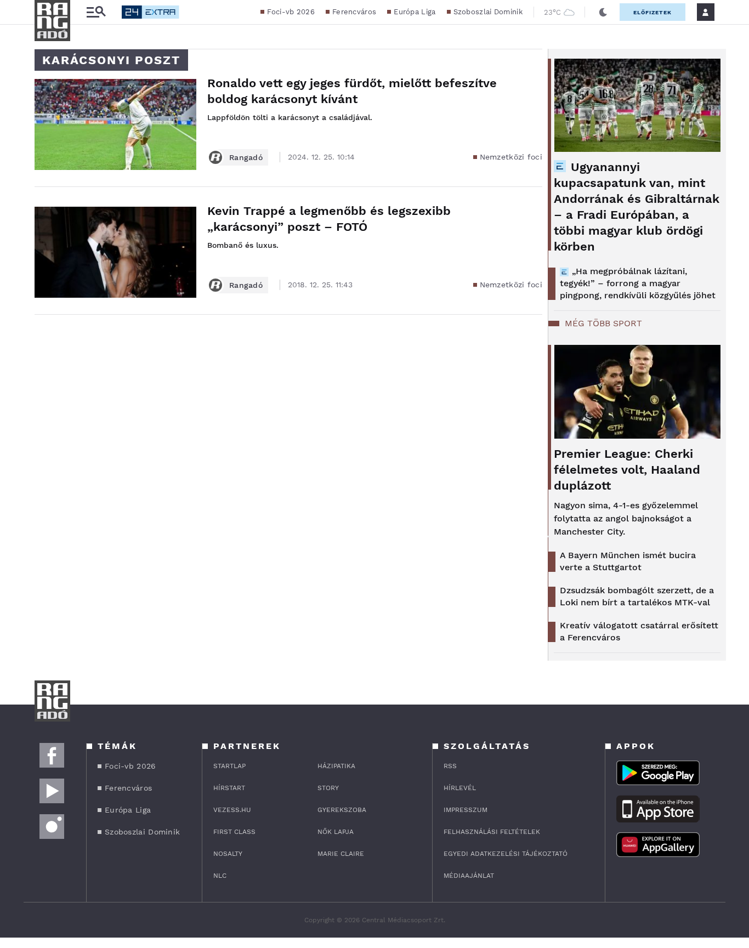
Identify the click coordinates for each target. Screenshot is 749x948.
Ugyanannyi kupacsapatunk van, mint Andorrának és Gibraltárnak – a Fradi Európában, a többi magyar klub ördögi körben (636, 206)
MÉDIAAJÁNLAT (469, 875)
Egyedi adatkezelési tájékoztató (506, 854)
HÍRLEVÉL (460, 788)
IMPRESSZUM (465, 810)
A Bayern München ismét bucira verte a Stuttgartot (628, 561)
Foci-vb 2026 (291, 12)
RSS (450, 766)
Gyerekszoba (341, 810)
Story (328, 788)
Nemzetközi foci (511, 156)
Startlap (229, 766)
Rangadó (246, 157)
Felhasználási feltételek (492, 832)
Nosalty (227, 854)
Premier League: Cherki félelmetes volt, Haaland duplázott (627, 469)
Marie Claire (340, 854)
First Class (234, 832)
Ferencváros (354, 12)
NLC (219, 875)
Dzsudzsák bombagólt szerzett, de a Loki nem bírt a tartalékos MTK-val (637, 596)
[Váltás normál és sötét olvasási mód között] (603, 12)
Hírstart (229, 788)
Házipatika (336, 766)
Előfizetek (652, 12)
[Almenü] (96, 12)
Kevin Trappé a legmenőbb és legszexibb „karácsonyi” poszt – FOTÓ (329, 219)
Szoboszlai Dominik (488, 12)
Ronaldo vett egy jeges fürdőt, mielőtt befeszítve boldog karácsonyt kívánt (352, 91)
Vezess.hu (232, 810)
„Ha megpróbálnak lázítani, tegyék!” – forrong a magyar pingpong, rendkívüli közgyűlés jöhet (638, 283)
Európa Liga (414, 12)
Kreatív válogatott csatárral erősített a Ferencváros (639, 631)
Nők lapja (335, 832)
